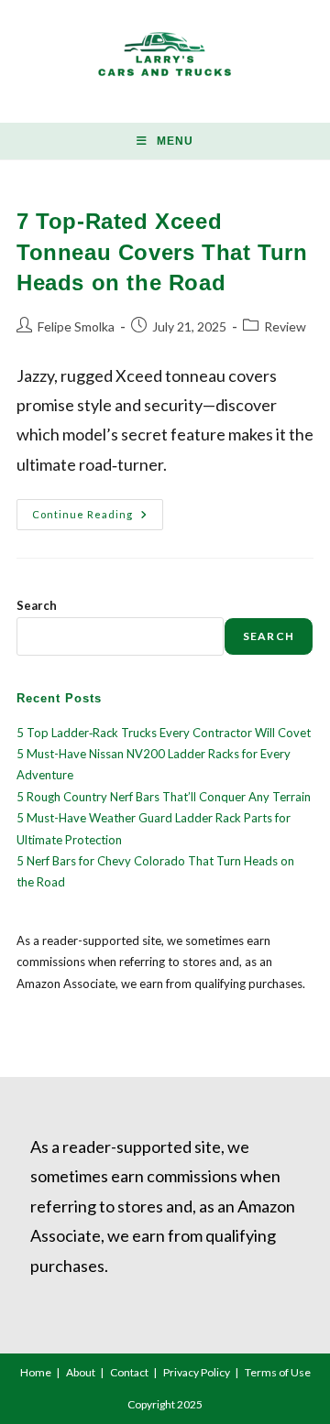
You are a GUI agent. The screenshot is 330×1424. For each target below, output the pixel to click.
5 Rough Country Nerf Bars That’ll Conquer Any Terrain (163, 796)
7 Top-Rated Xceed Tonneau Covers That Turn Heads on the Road (161, 252)
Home (35, 1372)
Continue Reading (97, 518)
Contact (129, 1372)
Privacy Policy (196, 1372)
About (80, 1372)
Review (285, 326)
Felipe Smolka (76, 326)
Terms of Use (278, 1372)
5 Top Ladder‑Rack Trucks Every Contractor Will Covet (163, 732)
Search (36, 605)
